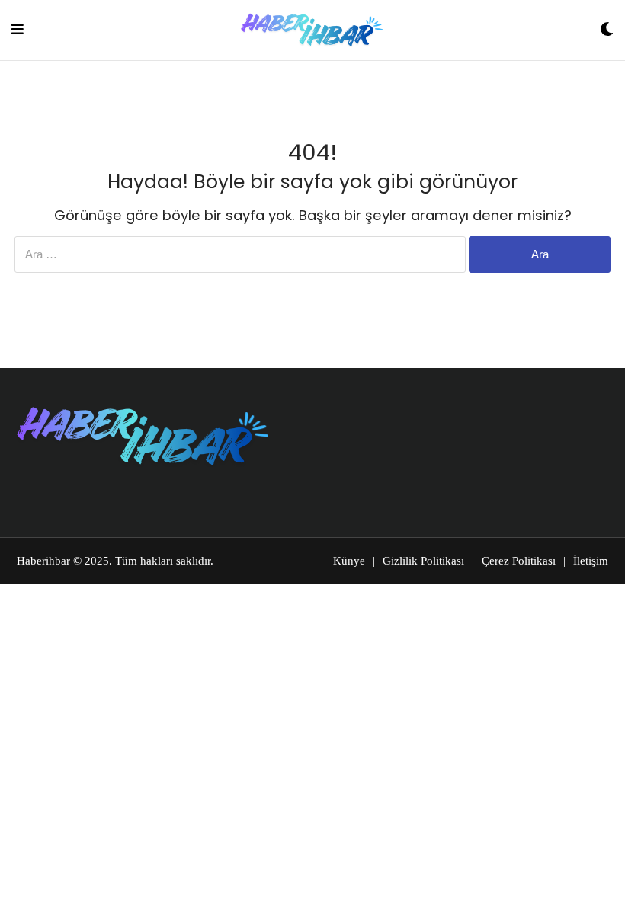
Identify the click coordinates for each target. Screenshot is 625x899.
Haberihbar (43, 561)
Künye (349, 561)
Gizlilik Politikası (423, 561)
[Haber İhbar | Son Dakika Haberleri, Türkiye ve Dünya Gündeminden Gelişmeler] (312, 30)
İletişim (590, 561)
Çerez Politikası (519, 561)
